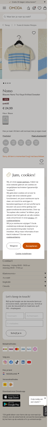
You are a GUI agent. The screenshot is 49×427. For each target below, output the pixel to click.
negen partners (23, 182)
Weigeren (14, 246)
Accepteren (31, 246)
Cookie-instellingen (23, 253)
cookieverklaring (13, 220)
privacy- (31, 218)
